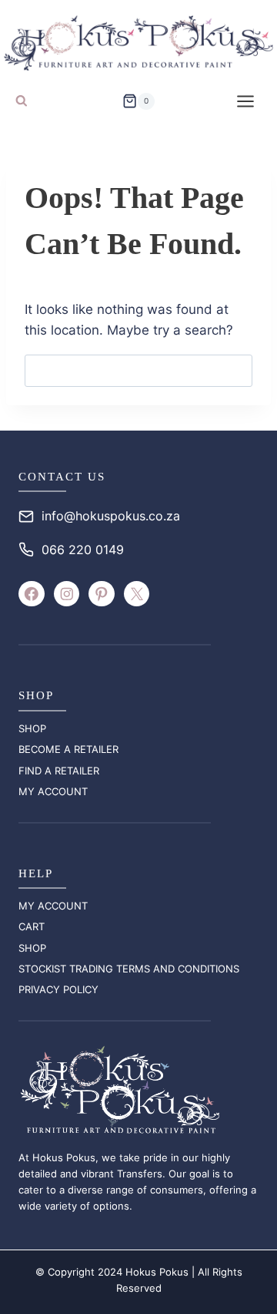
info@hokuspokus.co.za (111, 515)
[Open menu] (245, 101)
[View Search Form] (21, 101)
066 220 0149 (83, 549)
